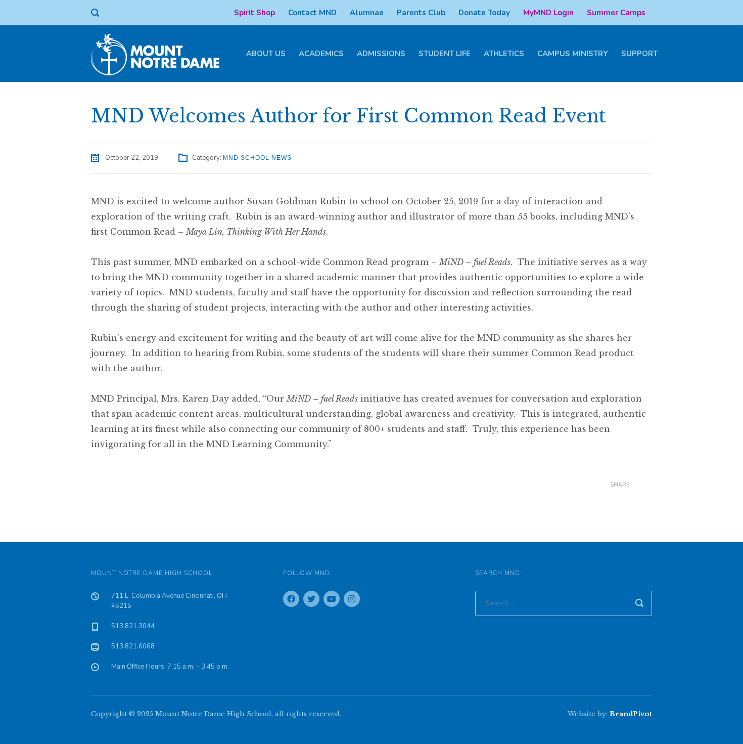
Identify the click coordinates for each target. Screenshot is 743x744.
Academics (321, 54)
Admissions (381, 54)
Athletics (504, 54)
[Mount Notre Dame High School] (160, 53)
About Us (266, 54)
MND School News (257, 157)
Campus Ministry (572, 54)
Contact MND (312, 13)
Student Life (445, 54)
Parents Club (421, 13)
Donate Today (484, 13)
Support (639, 54)
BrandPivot (631, 714)
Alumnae (367, 13)
